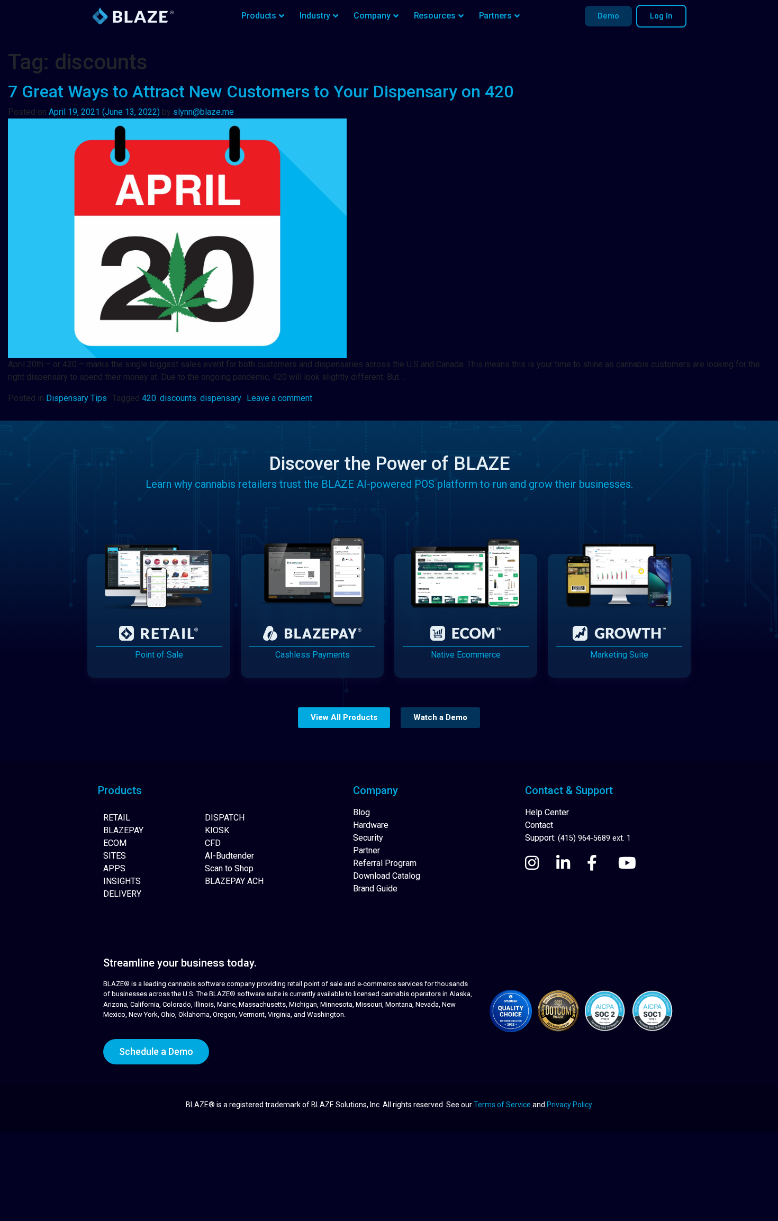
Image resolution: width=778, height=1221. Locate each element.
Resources (435, 16)
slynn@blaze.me (203, 112)
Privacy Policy (569, 1104)
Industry (315, 16)
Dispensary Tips (76, 398)
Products (258, 16)
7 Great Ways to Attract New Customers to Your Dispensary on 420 (260, 91)
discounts (178, 398)
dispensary (220, 398)
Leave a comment (279, 398)
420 (149, 398)
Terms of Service (502, 1104)
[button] (344, 717)
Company (372, 16)
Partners (495, 16)
